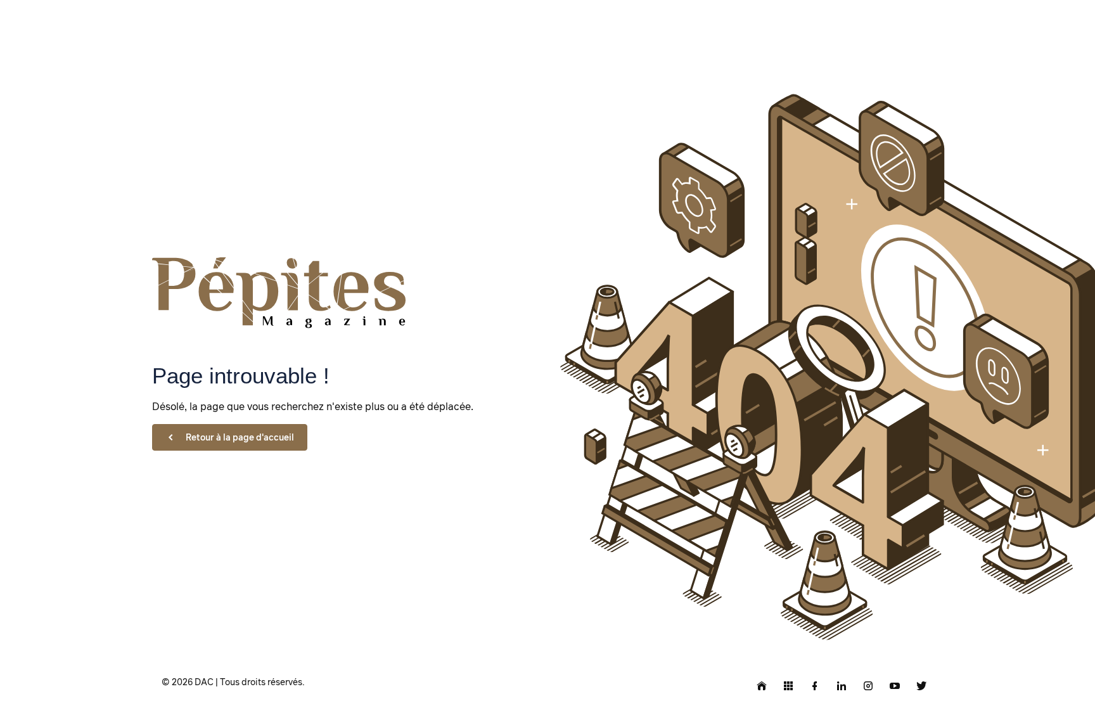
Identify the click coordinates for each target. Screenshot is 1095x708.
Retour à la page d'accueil (240, 437)
